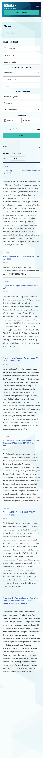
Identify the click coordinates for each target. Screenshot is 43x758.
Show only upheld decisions (11, 129)
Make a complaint (22, 12)
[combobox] (21, 72)
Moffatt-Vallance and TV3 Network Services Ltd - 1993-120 (21, 257)
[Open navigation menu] (37, 6)
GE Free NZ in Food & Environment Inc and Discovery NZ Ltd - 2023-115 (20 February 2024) (21, 443)
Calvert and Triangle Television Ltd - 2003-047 (20, 286)
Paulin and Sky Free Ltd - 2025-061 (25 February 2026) (19, 513)
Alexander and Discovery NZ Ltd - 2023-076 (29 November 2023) (21, 359)
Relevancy (15, 158)
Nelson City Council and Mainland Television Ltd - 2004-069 (21, 171)
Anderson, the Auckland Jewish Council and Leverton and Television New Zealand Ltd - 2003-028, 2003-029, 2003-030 (21, 600)
